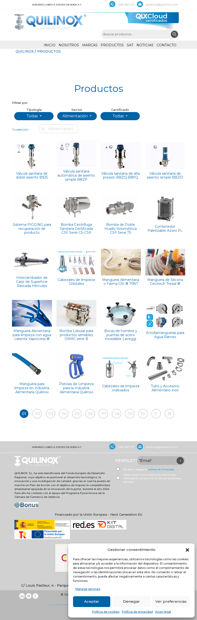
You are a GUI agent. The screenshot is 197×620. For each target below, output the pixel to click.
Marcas (90, 45)
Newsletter (129, 460)
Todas (32, 116)
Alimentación (75, 116)
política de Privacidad (161, 469)
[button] (187, 549)
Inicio (49, 45)
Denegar (131, 601)
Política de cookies (105, 612)
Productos (112, 45)
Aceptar (91, 601)
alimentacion (60, 128)
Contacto (166, 45)
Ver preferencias (171, 601)
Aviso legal (163, 612)
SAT (130, 45)
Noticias (145, 45)
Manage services (87, 589)
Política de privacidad (137, 612)
